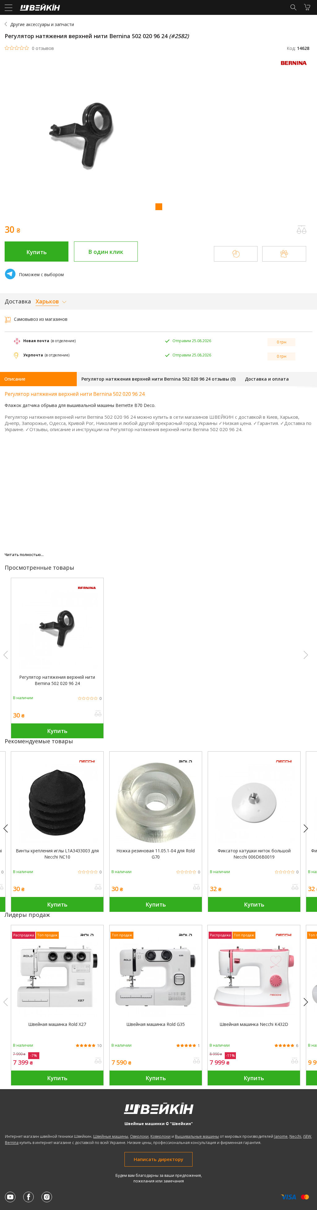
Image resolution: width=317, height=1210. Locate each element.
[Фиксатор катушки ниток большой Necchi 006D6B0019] (254, 841)
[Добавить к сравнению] (98, 714)
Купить (36, 252)
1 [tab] (158, 206)
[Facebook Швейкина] (28, 1197)
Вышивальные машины (197, 1136)
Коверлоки (160, 1136)
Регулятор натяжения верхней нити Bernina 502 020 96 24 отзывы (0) (158, 379)
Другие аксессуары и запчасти (42, 24)
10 (99, 1046)
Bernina (12, 1142)
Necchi (295, 1136)
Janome (281, 1136)
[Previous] (8, 829)
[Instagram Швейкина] (46, 1197)
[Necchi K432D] (254, 1015)
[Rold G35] (155, 1015)
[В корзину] (307, 7)
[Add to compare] (301, 230)
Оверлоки (139, 1136)
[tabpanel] (158, 137)
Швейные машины (110, 1136)
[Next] (308, 829)
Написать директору (158, 1159)
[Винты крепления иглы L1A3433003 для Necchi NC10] (57, 841)
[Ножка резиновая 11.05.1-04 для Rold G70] (155, 841)
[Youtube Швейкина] (10, 1197)
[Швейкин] (39, 9)
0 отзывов (43, 48)
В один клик (105, 251)
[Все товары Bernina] (295, 66)
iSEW (307, 1136)
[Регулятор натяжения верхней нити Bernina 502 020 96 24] (57, 668)
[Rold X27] (57, 1015)
